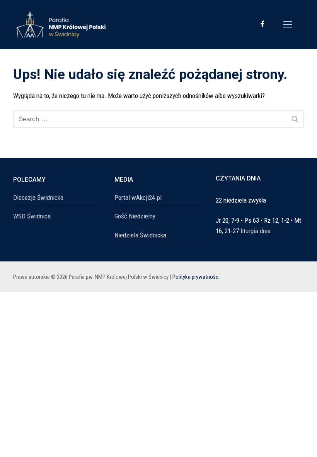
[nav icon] (287, 24)
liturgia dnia (255, 231)
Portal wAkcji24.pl (138, 197)
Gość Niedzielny (134, 216)
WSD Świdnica (32, 216)
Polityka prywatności (196, 276)
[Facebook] (262, 24)
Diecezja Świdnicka (38, 197)
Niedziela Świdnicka (140, 235)
